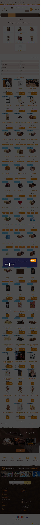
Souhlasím (33, 260)
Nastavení (7, 264)
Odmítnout (12, 264)
